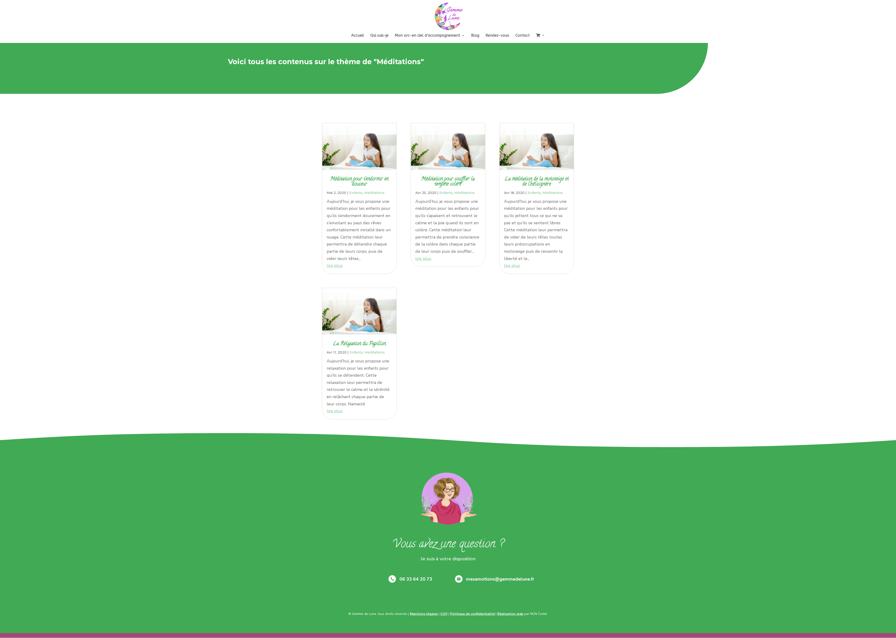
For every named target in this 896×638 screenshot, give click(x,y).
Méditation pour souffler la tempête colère (448, 181)
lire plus (335, 265)
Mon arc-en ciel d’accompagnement (427, 36)
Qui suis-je (379, 36)
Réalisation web (510, 614)
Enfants (356, 193)
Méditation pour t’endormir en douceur (359, 181)
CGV (444, 614)
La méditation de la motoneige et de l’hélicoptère (536, 181)
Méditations (374, 193)
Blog (475, 36)
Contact (522, 36)
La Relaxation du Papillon (359, 344)
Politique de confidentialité (472, 614)
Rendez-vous (497, 36)
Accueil (357, 36)
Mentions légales (424, 614)
